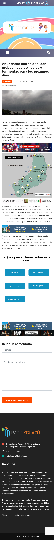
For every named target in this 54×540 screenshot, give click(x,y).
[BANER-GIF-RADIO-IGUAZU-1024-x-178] (27, 147)
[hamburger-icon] (7, 53)
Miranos (21, 3)
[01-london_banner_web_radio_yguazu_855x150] (27, 229)
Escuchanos (37, 3)
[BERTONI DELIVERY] (27, 333)
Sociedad (7, 81)
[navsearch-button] (48, 53)
